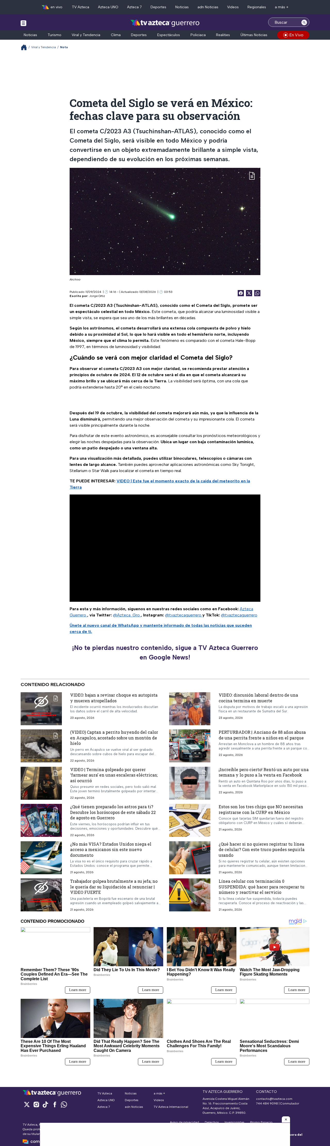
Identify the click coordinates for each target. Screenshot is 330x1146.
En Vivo (296, 34)
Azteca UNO (108, 7)
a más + (281, 7)
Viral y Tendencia (86, 35)
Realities (223, 35)
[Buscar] (304, 22)
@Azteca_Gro (127, 615)
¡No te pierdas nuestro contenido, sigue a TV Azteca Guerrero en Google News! (165, 652)
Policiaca (198, 35)
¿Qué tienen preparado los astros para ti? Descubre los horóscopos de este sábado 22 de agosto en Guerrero (113, 812)
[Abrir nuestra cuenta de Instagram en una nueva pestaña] (36, 1104)
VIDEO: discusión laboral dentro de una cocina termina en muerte (258, 697)
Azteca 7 (134, 7)
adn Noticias (207, 7)
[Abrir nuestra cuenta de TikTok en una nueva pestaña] (45, 1104)
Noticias (182, 7)
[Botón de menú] (23, 23)
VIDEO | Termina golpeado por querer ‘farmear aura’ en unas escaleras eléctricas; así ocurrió (114, 774)
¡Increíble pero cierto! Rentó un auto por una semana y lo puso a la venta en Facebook (264, 772)
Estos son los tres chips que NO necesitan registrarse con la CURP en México (261, 809)
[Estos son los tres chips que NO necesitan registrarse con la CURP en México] (189, 820)
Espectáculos (168, 35)
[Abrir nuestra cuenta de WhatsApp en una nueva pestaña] (64, 1104)
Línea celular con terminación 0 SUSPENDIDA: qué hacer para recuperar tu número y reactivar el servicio (261, 886)
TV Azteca (80, 7)
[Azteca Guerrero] (165, 23)
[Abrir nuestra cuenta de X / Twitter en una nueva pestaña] (27, 1104)
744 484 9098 (267, 1103)
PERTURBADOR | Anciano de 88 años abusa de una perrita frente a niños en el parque (262, 734)
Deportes (158, 7)
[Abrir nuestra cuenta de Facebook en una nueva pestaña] (55, 1104)
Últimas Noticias (254, 35)
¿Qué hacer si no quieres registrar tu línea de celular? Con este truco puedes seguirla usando (261, 849)
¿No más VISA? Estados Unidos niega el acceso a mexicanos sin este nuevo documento (110, 849)
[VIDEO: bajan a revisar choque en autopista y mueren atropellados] (41, 708)
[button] (286, 1119)
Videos (233, 7)
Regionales (257, 7)
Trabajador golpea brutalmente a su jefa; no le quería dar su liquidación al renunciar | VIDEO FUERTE (114, 886)
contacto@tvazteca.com (274, 1099)
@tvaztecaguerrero (183, 615)
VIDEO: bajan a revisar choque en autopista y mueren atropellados (114, 697)
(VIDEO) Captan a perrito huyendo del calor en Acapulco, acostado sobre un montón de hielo (114, 737)
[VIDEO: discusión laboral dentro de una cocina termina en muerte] (189, 708)
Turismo (54, 35)
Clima (116, 35)
